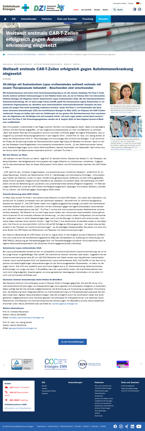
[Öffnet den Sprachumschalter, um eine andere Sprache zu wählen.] (137, 4)
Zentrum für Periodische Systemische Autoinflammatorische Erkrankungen (104, 405)
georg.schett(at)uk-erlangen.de (23, 328)
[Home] (5, 18)
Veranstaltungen (100, 411)
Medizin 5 (76, 64)
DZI (43, 382)
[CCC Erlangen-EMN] (56, 364)
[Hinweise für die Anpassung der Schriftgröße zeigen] (139, 10)
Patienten (99, 382)
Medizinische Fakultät (23, 64)
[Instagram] (121, 427)
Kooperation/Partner (49, 391)
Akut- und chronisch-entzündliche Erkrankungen (103, 387)
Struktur (44, 388)
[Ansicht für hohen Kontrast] (134, 10)
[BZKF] (89, 364)
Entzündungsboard (127, 386)
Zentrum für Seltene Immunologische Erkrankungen (104, 400)
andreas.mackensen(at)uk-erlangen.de (26, 317)
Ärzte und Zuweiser (130, 382)
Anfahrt (97, 413)
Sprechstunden (100, 393)
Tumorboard (99, 396)
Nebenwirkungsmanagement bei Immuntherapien (130, 390)
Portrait (44, 386)
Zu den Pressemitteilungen (72, 342)
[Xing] (126, 427)
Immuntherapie (75, 382)
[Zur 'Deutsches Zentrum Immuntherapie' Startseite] (47, 7)
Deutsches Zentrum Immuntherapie (48, 64)
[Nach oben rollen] (140, 426)
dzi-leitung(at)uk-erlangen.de (65, 304)
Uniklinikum (7, 64)
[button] (140, 364)
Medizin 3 (67, 64)
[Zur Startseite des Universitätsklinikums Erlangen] (16, 7)
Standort (45, 394)
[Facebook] (115, 427)
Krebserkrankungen (101, 391)
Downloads (98, 416)
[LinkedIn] (132, 427)
